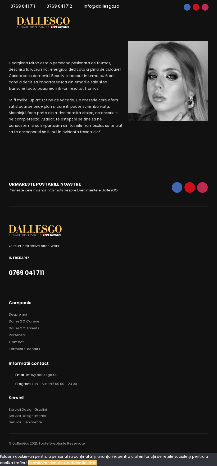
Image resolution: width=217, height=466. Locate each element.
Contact (16, 341)
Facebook (187, 7)
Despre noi (18, 314)
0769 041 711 (23, 6)
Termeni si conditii (24, 348)
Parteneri (17, 335)
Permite (35, 462)
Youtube (196, 7)
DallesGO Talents (24, 328)
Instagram (205, 7)
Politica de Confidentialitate (70, 462)
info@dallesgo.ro (101, 6)
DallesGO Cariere (24, 321)
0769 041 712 (59, 6)
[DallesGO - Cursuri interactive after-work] (43, 22)
